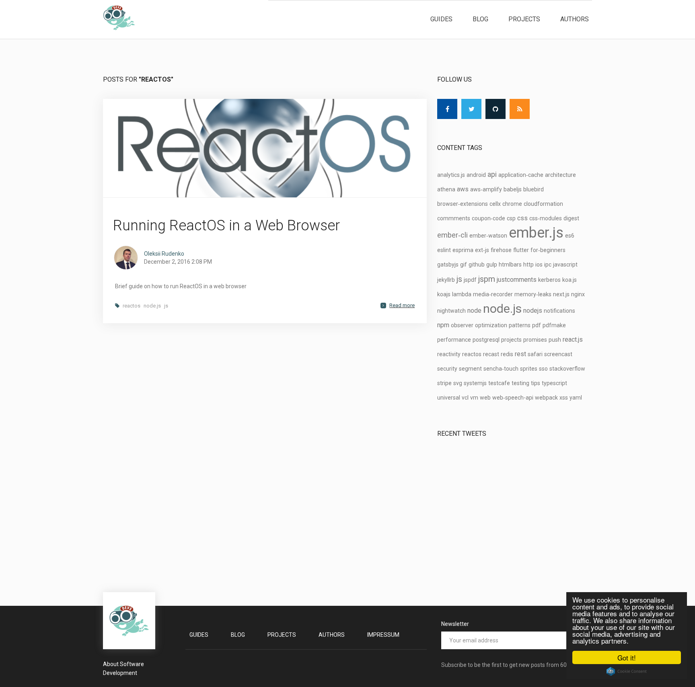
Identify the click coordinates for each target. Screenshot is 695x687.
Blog (480, 19)
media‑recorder (493, 294)
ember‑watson (488, 235)
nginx (578, 294)
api (492, 174)
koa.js (569, 280)
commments (453, 218)
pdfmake (554, 325)
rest (520, 354)
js (166, 306)
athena (446, 189)
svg (457, 383)
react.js (573, 339)
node (474, 310)
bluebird (533, 189)
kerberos (549, 280)
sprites (528, 368)
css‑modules (545, 218)
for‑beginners (548, 250)
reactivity (449, 354)
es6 (569, 235)
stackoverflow (567, 368)
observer (462, 325)
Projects (524, 19)
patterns (520, 325)
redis (507, 354)
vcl (465, 397)
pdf (536, 325)
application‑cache (520, 175)
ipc (547, 264)
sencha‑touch (500, 368)
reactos (131, 306)
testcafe (499, 383)
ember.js (536, 232)
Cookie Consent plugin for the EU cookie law (627, 671)
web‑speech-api (512, 397)
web (485, 397)
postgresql (486, 339)
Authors (574, 19)
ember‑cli (452, 235)
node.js (152, 306)
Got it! (626, 657)
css (522, 218)
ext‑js (482, 250)
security (447, 368)
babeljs (513, 189)
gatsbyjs (448, 264)
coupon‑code (488, 218)
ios (539, 264)
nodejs (532, 310)
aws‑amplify (486, 189)
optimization (491, 325)
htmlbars (510, 264)
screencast (558, 354)
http (528, 264)
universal (448, 397)
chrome (512, 204)
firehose (501, 250)
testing (520, 383)
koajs (443, 294)
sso (543, 368)
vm (474, 397)
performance (454, 339)
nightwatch (451, 311)
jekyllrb (446, 280)
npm (443, 325)
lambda (461, 294)
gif (463, 264)
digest (571, 218)
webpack (546, 397)
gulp (491, 264)
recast (491, 354)
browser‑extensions (462, 204)
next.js (561, 294)
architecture (560, 175)
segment (470, 368)
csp (511, 218)
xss (563, 397)
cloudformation (543, 204)
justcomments (517, 279)
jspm (486, 279)
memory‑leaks (532, 294)
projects (511, 339)
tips (535, 383)
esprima (462, 250)
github (477, 264)
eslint (444, 250)
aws (463, 189)
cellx (495, 204)
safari (535, 354)
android (476, 175)
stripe (444, 383)
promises (535, 339)
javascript (565, 264)
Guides (441, 19)
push (555, 339)
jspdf (470, 280)
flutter (521, 250)
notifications (559, 311)
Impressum (383, 635)
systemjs (475, 383)
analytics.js (451, 175)
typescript (554, 383)
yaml (576, 397)
